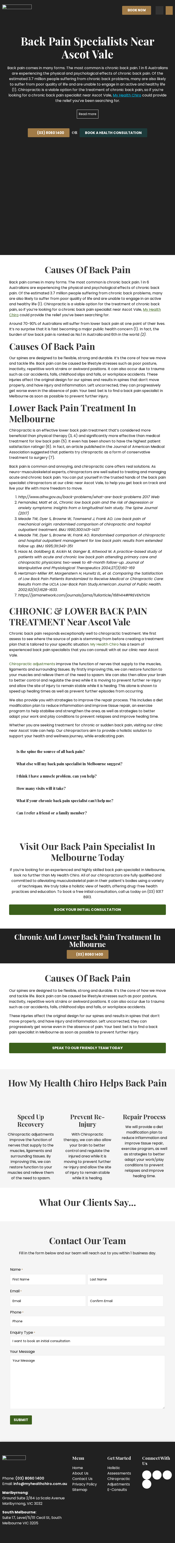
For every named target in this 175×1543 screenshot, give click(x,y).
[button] (169, 10)
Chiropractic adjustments (32, 664)
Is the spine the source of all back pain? (50, 751)
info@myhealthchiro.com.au (40, 1483)
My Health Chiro (104, 644)
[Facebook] (146, 1475)
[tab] (87, 752)
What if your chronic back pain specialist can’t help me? (64, 800)
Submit (21, 1419)
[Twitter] (167, 1475)
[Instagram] (157, 1475)
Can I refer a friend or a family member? (51, 813)
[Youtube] (146, 1484)
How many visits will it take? (41, 788)
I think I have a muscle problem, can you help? (56, 776)
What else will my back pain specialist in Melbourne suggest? (69, 763)
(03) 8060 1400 (29, 1478)
